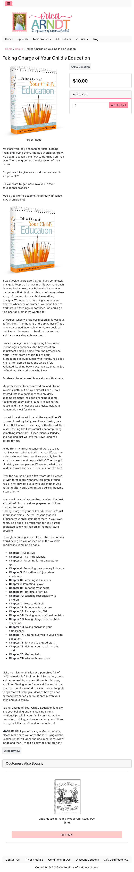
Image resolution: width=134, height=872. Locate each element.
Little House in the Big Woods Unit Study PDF (67, 818)
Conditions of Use (59, 859)
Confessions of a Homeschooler (79, 867)
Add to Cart (118, 105)
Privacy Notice (34, 859)
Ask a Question (80, 67)
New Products (42, 39)
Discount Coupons (87, 859)
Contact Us (13, 859)
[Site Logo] (67, 22)
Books (19, 48)
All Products (63, 39)
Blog (96, 39)
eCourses (82, 39)
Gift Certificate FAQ (116, 859)
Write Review (12, 750)
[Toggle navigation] (8, 3)
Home (8, 39)
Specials (23, 39)
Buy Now (67, 834)
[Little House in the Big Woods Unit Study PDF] (67, 796)
